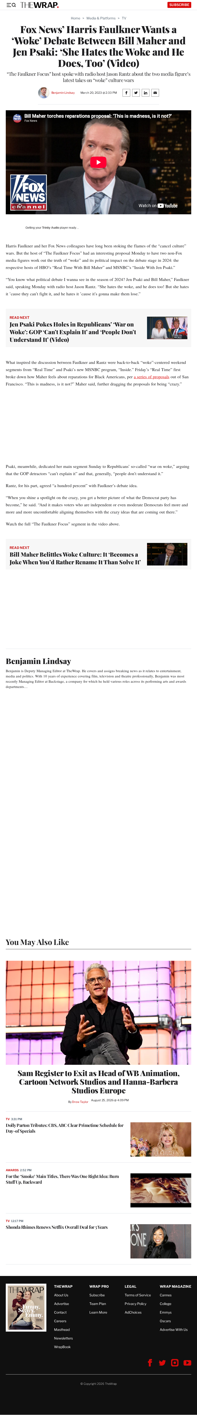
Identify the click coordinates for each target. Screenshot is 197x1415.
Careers (60, 1321)
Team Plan (97, 1304)
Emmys (166, 1312)
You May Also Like (37, 942)
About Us (61, 1295)
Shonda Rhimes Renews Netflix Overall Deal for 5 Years (57, 1227)
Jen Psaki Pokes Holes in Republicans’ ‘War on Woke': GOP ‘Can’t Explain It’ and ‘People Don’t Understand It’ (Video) (73, 331)
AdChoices (133, 1312)
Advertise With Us (174, 1330)
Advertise (61, 1304)
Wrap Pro (99, 1286)
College (165, 1304)
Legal (131, 1286)
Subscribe (179, 5)
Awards (12, 1170)
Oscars (165, 1321)
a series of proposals (151, 376)
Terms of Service (138, 1295)
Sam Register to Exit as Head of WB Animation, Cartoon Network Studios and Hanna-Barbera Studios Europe (99, 1082)
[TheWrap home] (39, 5)
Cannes (166, 1295)
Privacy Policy (135, 1304)
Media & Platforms (101, 18)
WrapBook (62, 1347)
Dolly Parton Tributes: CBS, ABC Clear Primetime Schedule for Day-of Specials (64, 1128)
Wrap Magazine (175, 1286)
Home (75, 18)
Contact (60, 1312)
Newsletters (63, 1338)
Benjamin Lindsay (63, 92)
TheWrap (63, 1286)
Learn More (98, 1312)
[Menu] (11, 5)
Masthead (62, 1330)
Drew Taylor (80, 1102)
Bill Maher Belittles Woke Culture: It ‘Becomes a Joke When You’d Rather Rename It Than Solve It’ (75, 558)
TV (124, 18)
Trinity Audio (50, 227)
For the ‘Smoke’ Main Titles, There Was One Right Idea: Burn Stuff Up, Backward (62, 1179)
